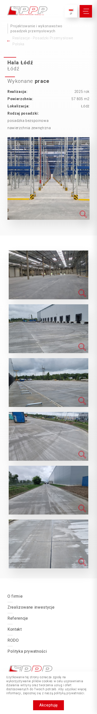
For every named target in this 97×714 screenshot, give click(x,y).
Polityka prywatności (27, 651)
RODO (13, 640)
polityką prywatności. (69, 693)
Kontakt (14, 629)
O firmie (15, 596)
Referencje (17, 618)
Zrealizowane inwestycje (30, 607)
